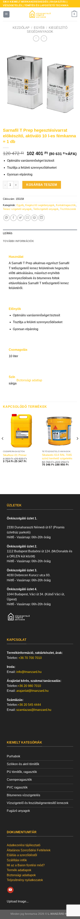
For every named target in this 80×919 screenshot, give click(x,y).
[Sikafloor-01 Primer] (20, 430)
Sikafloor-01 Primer (15, 455)
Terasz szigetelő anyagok (17, 209)
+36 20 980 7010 (29, 685)
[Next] (70, 82)
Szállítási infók (17, 860)
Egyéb (39, 27)
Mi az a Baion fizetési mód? (26, 865)
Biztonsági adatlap (29, 380)
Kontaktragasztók (66, 205)
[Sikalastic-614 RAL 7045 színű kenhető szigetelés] (59, 430)
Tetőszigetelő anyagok (45, 209)
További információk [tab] (18, 241)
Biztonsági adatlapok (21, 875)
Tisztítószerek (68, 209)
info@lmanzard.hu (29, 671)
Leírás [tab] (8, 233)
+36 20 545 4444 (29, 704)
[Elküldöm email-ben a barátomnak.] (27, 218)
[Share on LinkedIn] (41, 218)
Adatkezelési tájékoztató (23, 845)
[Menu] (6, 14)
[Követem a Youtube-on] (10, 890)
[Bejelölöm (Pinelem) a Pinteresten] (34, 218)
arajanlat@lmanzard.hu (32, 690)
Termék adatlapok (19, 870)
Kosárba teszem (41, 184)
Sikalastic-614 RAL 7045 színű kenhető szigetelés (57, 456)
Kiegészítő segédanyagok (39, 205)
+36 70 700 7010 (30, 657)
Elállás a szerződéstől (22, 855)
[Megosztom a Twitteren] (20, 218)
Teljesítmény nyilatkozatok (25, 880)
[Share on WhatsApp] (6, 218)
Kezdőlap (21, 27)
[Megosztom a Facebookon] (13, 218)
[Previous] (9, 82)
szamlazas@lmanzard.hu (33, 709)
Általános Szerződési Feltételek (28, 850)
